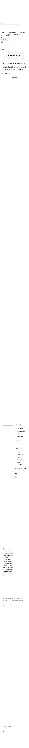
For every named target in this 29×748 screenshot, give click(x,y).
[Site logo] (10, 27)
